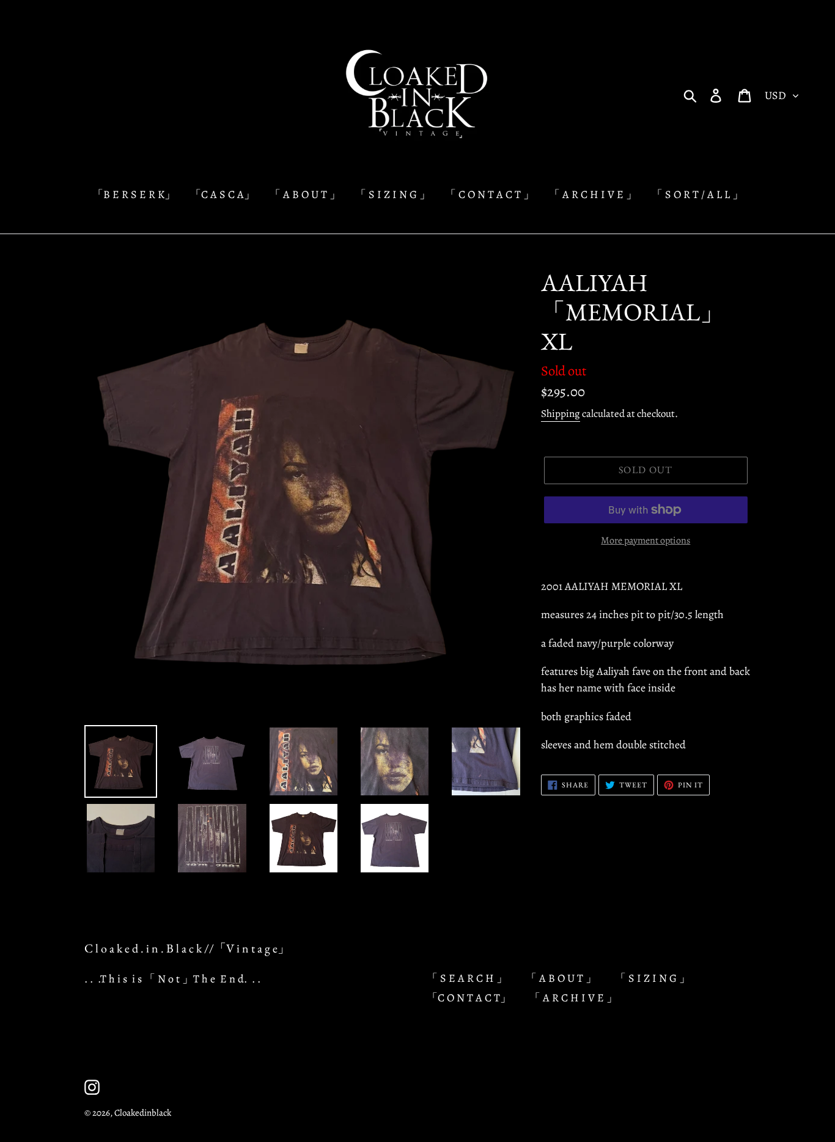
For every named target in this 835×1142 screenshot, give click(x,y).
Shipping (560, 414)
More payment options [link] (645, 540)
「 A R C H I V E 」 (573, 997)
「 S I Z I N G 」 (652, 978)
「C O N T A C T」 (469, 997)
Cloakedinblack (142, 1113)
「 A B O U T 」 (561, 978)
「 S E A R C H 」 (467, 978)
